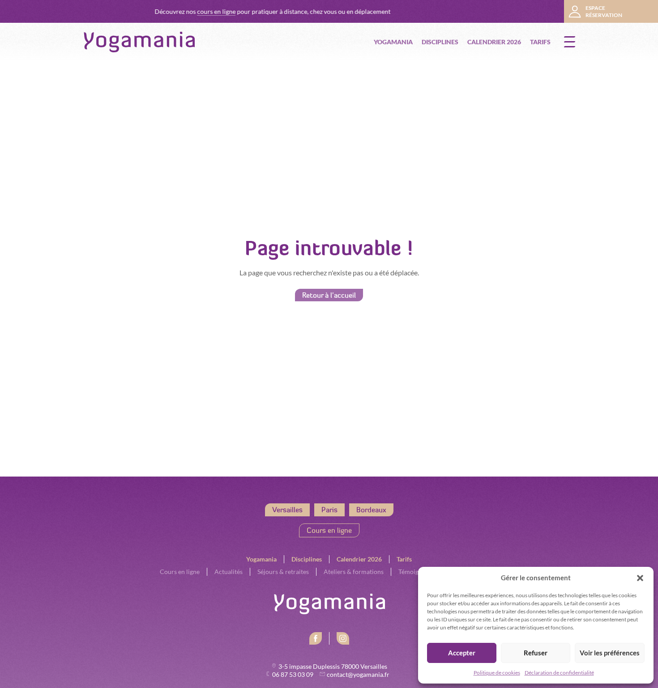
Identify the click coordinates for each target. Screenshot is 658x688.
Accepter (461, 653)
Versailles (287, 509)
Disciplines (440, 41)
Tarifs (540, 41)
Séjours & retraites (283, 571)
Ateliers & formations (354, 571)
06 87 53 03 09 (293, 674)
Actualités (228, 571)
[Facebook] (315, 638)
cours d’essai (536, 11)
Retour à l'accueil (329, 295)
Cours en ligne (329, 530)
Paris (329, 509)
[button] (640, 578)
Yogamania (393, 41)
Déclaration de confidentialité (559, 672)
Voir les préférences (610, 653)
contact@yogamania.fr (358, 674)
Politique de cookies (497, 672)
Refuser (535, 653)
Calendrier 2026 (494, 41)
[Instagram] (343, 638)
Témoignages (416, 571)
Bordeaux (371, 509)
